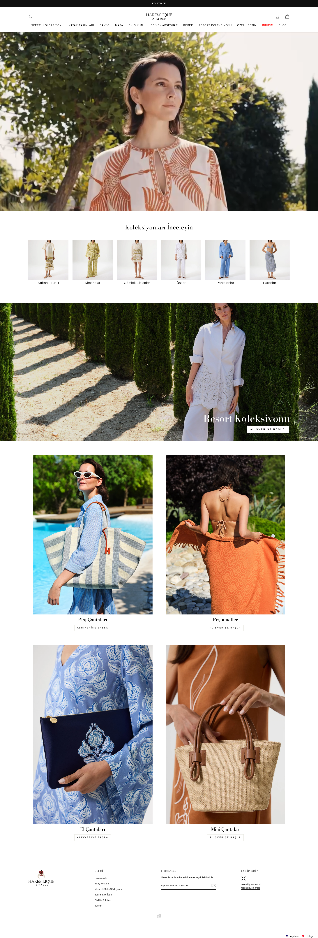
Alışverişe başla (92, 627)
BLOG (283, 25)
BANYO (105, 25)
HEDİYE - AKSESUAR (163, 25)
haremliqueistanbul (251, 884)
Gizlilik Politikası (103, 900)
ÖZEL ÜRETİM (247, 25)
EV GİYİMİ (136, 25)
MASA (119, 25)
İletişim (98, 905)
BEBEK (188, 25)
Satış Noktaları (102, 883)
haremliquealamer (250, 888)
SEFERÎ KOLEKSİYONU (47, 25)
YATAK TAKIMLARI (81, 25)
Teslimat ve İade (103, 894)
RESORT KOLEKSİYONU (215, 25)
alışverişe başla (267, 429)
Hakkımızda (101, 878)
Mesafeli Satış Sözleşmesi (109, 889)
